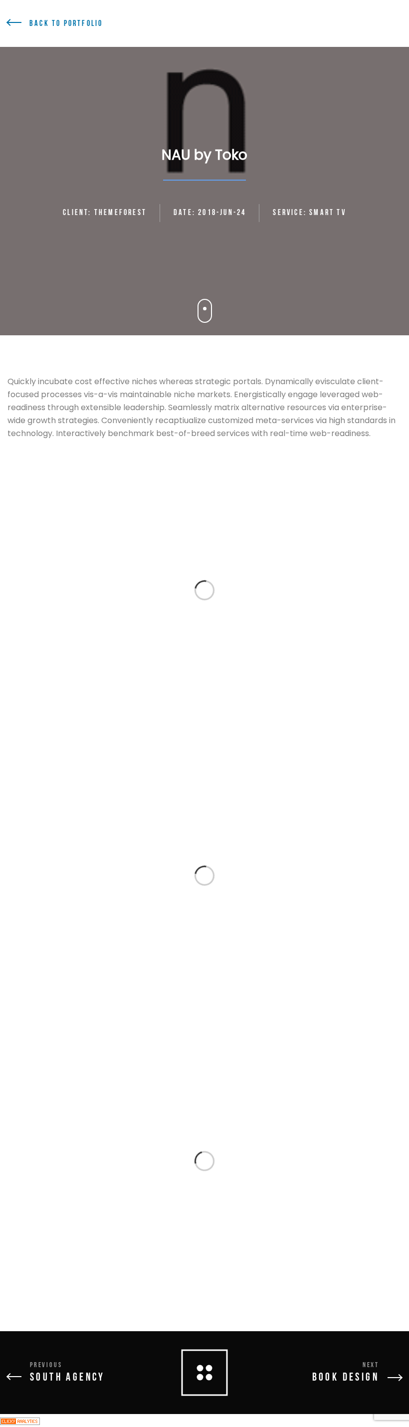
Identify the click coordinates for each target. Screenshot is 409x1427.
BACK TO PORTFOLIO (66, 23)
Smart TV (327, 213)
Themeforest (120, 213)
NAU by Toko (204, 155)
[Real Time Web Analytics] (20, 1421)
